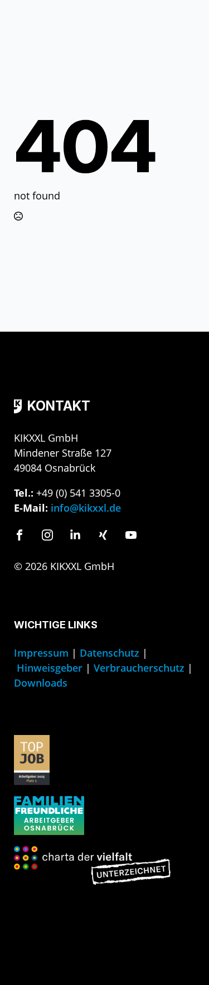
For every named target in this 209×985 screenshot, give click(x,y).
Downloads (40, 682)
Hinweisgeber (49, 667)
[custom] (19, 535)
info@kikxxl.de (86, 507)
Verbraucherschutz (139, 667)
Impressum (41, 652)
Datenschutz (109, 652)
